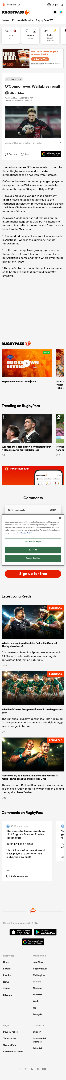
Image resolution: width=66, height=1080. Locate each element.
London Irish (34, 196)
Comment (13, 154)
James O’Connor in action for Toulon (23, 142)
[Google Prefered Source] (49, 154)
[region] (33, 540)
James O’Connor (28, 167)
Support (37, 1031)
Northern (37, 988)
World (36, 1001)
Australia (19, 225)
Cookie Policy (10, 1045)
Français (37, 1014)
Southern (37, 994)
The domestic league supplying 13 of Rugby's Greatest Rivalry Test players (25, 834)
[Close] (59, 518)
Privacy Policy (10, 1031)
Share (27, 154)
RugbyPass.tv (40, 968)
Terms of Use (9, 1038)
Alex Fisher (17, 93)
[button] (62, 20)
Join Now (38, 962)
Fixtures (7, 968)
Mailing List (39, 975)
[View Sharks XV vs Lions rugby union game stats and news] (11, 35)
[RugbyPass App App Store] (20, 932)
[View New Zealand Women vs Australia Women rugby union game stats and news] (50, 35)
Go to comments (18, 876)
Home (6, 962)
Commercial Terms (13, 1051)
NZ (34, 1007)
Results (7, 975)
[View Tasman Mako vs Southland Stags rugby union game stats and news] (30, 35)
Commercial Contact (39, 1040)
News (5, 20)
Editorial (37, 1048)
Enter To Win (40, 59)
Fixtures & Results (22, 20)
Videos (6, 988)
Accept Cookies (33, 558)
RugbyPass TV (44, 20)
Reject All (33, 550)
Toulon (6, 199)
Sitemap (7, 995)
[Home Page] (16, 12)
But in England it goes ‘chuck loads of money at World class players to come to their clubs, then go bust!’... (25, 856)
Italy (42, 189)
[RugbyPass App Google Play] (45, 932)
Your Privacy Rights (33, 541)
